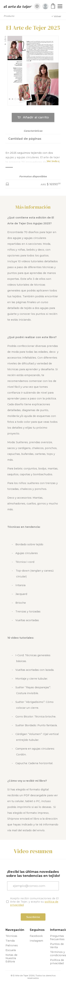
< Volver (56, 16)
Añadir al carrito (36, 117)
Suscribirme (33, 917)
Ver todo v (53, 161)
